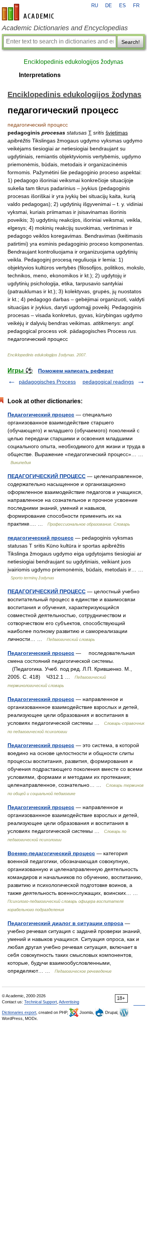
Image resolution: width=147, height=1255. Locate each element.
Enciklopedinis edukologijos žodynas (73, 62)
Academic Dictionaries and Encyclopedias (65, 28)
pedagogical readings (108, 382)
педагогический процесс (41, 538)
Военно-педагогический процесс (51, 853)
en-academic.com (29, 12)
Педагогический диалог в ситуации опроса (65, 923)
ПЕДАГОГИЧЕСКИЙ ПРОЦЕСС (47, 476)
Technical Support (40, 1002)
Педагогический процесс (41, 415)
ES (122, 5)
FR (136, 5)
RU (94, 5)
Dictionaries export (19, 1012)
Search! (130, 42)
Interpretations (40, 75)
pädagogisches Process (47, 382)
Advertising (69, 1002)
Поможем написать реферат (75, 371)
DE (108, 5)
